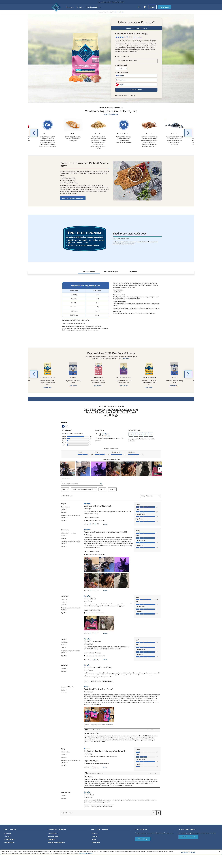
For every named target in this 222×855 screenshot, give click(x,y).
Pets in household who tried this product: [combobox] (83, 489)
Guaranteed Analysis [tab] (111, 271)
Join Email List (164, 7)
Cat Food (7, 836)
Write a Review (137, 37)
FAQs (93, 839)
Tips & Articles (52, 833)
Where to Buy (142, 839)
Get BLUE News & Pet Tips (188, 837)
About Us (94, 833)
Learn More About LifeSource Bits (72, 198)
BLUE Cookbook (53, 836)
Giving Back (51, 839)
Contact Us (95, 842)
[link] (105, 434)
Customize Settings (188, 852)
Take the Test (119, 12)
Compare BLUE (9, 842)
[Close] (220, 851)
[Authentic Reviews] (65, 426)
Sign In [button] (152, 7)
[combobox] (152, 496)
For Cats (79, 7)
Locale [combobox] (111, 489)
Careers (94, 836)
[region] (111, 133)
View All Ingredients (110, 114)
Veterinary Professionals (56, 842)
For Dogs (69, 7)
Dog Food (7, 833)
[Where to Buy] (144, 7)
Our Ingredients (9, 839)
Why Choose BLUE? (92, 7)
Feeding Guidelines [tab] (89, 271)
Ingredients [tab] (133, 271)
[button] (34, 133)
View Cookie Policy (86, 853)
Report (105, 524)
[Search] (139, 7)
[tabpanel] (111, 306)
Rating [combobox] (64, 489)
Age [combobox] (101, 489)
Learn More (125, 358)
